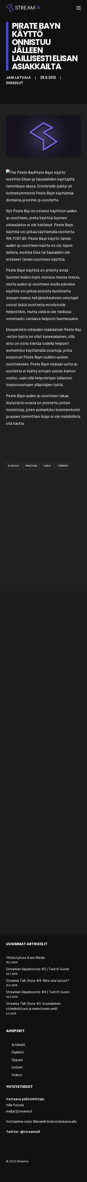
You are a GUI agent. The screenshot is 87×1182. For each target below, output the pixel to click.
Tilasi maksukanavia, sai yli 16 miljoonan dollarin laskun (37, 663)
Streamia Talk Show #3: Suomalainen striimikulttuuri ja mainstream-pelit (33, 1006)
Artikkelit (19, 1045)
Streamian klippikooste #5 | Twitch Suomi (37, 969)
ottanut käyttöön (51, 211)
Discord (39, 1122)
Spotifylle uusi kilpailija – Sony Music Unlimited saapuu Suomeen (43, 916)
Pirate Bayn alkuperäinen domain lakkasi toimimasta (41, 832)
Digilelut (14, 82)
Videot (17, 1075)
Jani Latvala (18, 77)
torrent (63, 466)
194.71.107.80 (16, 239)
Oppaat (17, 1060)
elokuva (13, 466)
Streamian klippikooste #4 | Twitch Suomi (37, 992)
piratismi (31, 466)
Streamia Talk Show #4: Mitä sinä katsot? (37, 981)
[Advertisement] (43, 539)
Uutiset (17, 1067)
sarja (47, 466)
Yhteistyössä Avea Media (25, 958)
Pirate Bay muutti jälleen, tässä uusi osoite (43, 747)
